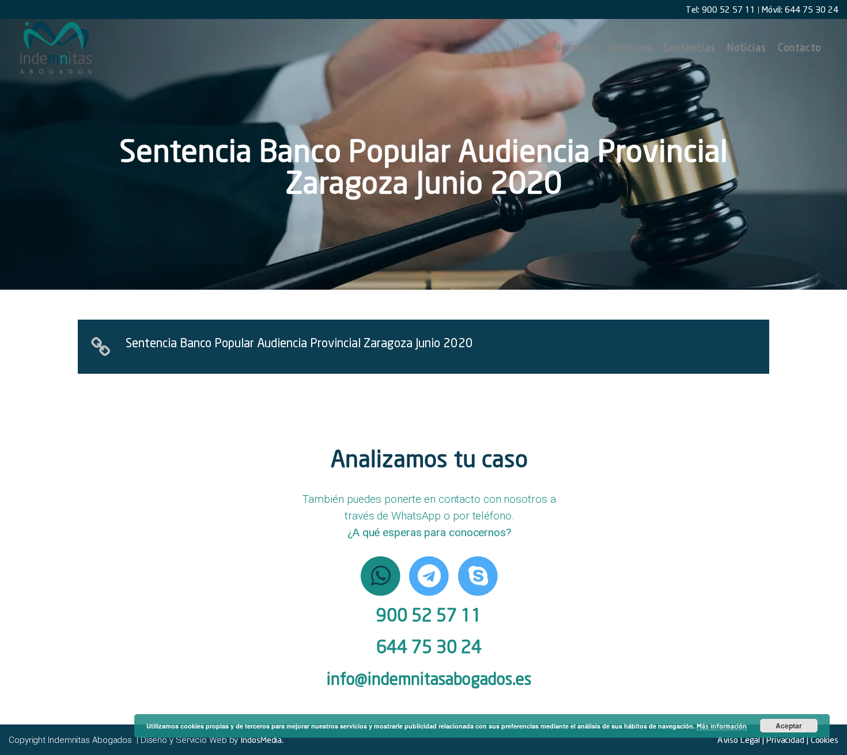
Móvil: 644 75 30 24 (800, 9)
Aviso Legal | (740, 739)
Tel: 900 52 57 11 (720, 9)
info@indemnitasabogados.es (429, 678)
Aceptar (789, 725)
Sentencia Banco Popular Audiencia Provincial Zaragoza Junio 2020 (299, 342)
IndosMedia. (261, 739)
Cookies (823, 739)
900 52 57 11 (429, 615)
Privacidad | (786, 739)
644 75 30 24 (429, 646)
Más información (722, 726)
